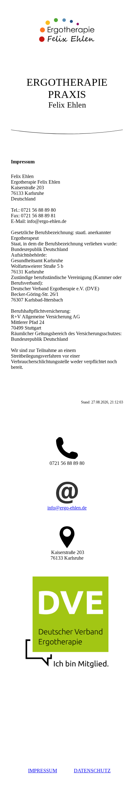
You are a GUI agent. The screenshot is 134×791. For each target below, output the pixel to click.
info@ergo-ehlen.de (67, 507)
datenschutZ (92, 770)
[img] (67, 32)
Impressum (42, 770)
